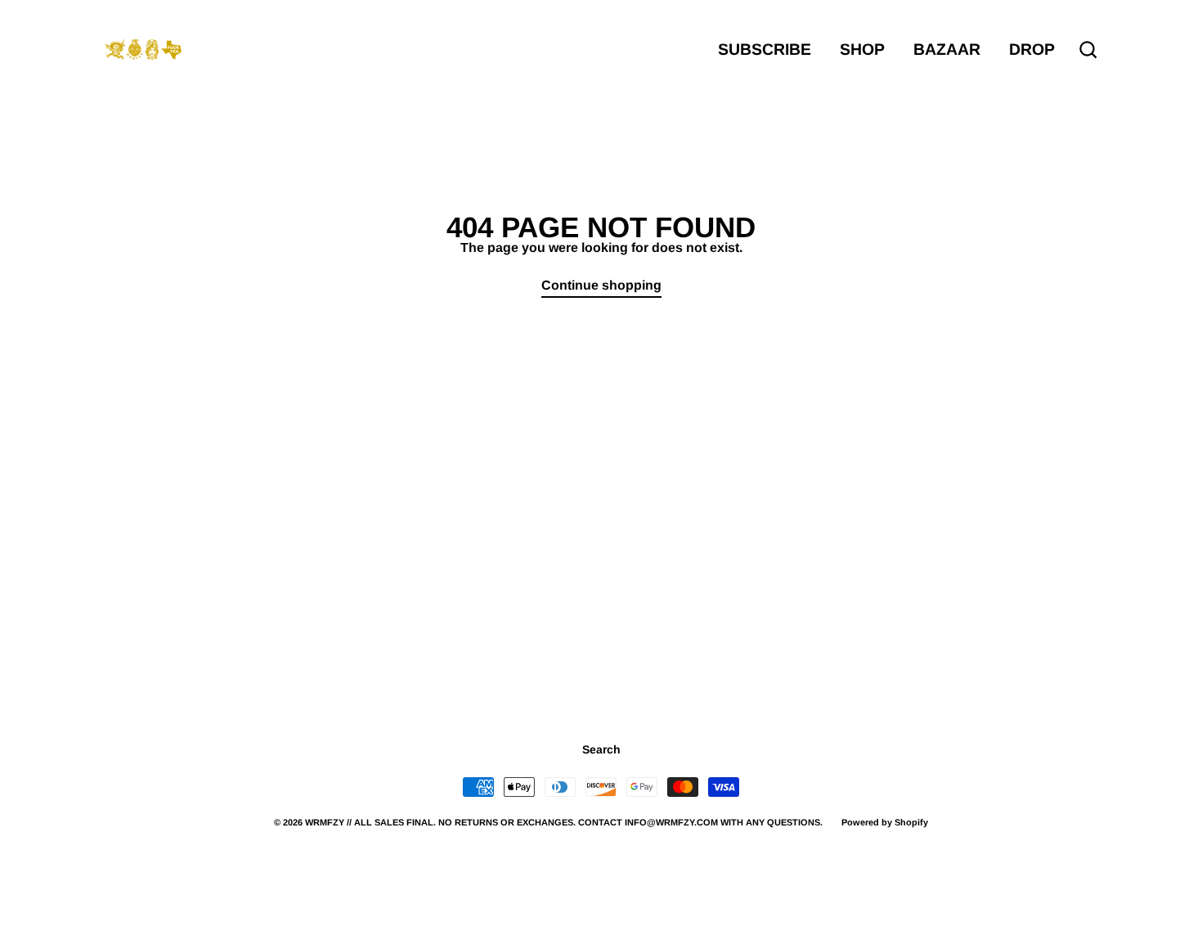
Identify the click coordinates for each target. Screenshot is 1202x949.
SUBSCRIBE (764, 49)
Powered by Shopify (884, 822)
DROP (1032, 49)
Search (601, 749)
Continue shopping (601, 285)
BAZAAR (946, 49)
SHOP (862, 49)
